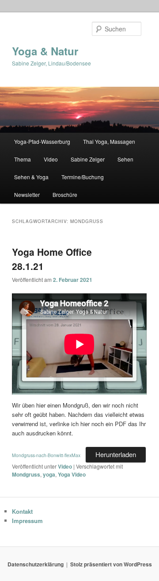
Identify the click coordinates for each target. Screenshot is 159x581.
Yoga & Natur (45, 50)
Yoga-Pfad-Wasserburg (42, 141)
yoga (49, 474)
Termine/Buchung (82, 177)
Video (51, 159)
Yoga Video (72, 474)
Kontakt (22, 511)
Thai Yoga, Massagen (109, 141)
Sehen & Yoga (31, 177)
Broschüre (65, 194)
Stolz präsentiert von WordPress (111, 564)
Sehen (125, 159)
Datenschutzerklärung (36, 564)
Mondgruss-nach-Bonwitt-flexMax (46, 455)
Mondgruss (26, 474)
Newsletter (27, 194)
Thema (22, 159)
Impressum (27, 520)
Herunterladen (115, 454)
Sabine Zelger (88, 159)
